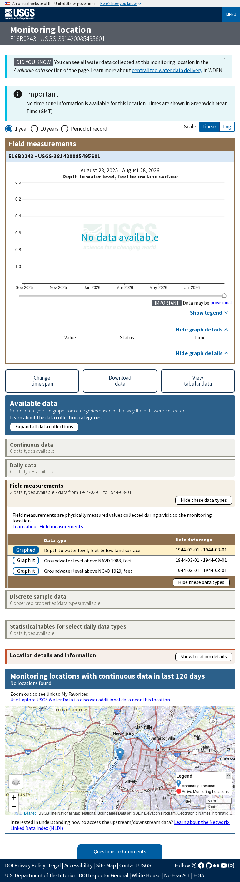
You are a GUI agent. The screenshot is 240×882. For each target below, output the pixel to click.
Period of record (89, 128)
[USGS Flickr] (216, 867)
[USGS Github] (208, 867)
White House (146, 875)
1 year (21, 128)
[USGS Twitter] (194, 867)
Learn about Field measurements (47, 526)
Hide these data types (204, 500)
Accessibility (78, 865)
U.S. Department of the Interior (40, 875)
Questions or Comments (120, 851)
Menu (231, 14)
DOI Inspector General (103, 875)
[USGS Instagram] (231, 867)
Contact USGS (135, 865)
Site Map (106, 865)
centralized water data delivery (167, 70)
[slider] (224, 295)
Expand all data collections (44, 426)
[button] (120, 754)
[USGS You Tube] (224, 867)
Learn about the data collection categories (56, 417)
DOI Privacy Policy (25, 865)
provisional (221, 303)
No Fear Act (177, 875)
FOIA (198, 875)
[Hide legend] (228, 776)
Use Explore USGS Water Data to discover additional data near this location (90, 699)
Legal (55, 865)
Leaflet (30, 812)
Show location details (204, 656)
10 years (49, 128)
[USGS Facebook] (201, 867)
